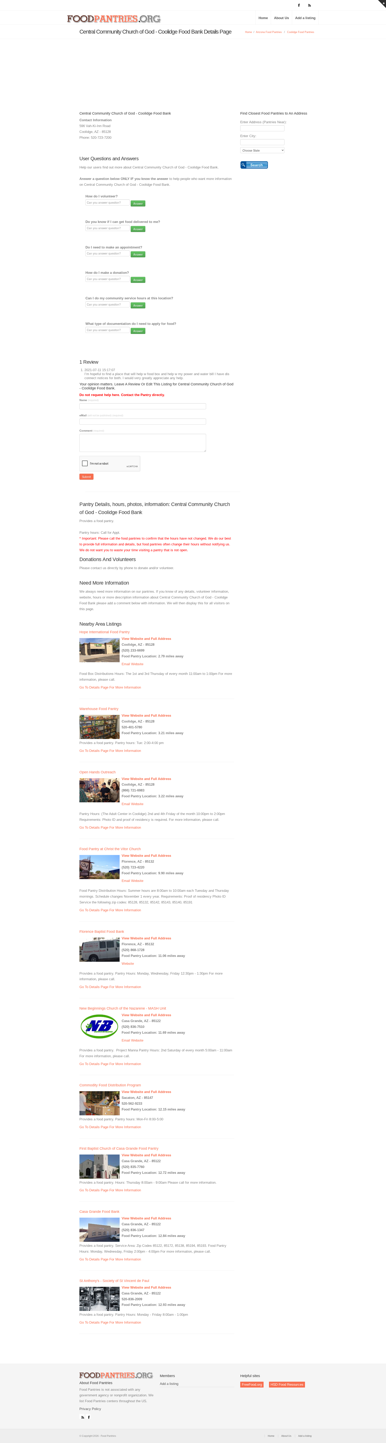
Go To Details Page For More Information (110, 687)
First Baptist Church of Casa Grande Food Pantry (118, 1148)
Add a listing (305, 18)
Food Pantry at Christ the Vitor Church (110, 849)
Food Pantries (114, 20)
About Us (281, 18)
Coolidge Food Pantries (300, 32)
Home (263, 18)
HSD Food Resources (287, 1385)
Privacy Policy (90, 1409)
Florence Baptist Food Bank (101, 932)
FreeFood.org (252, 1385)
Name (89, 400)
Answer (138, 203)
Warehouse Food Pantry (98, 709)
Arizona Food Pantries (269, 32)
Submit (86, 477)
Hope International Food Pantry (104, 632)
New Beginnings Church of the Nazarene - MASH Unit (122, 1008)
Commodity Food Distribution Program (110, 1085)
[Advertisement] (193, 69)
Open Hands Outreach (97, 772)
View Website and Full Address (146, 639)
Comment (91, 430)
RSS (81, 1416)
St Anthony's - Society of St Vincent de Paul (114, 1281)
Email (126, 664)
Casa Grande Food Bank (99, 1212)
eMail (101, 415)
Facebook (88, 1416)
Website (137, 664)
